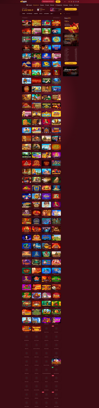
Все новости (74, 73)
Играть (26, 25)
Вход (58, 1)
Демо (23, 28)
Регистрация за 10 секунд (48, 1)
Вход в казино (70, 9)
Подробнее (71, 30)
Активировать (70, 28)
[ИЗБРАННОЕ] (60, 14)
